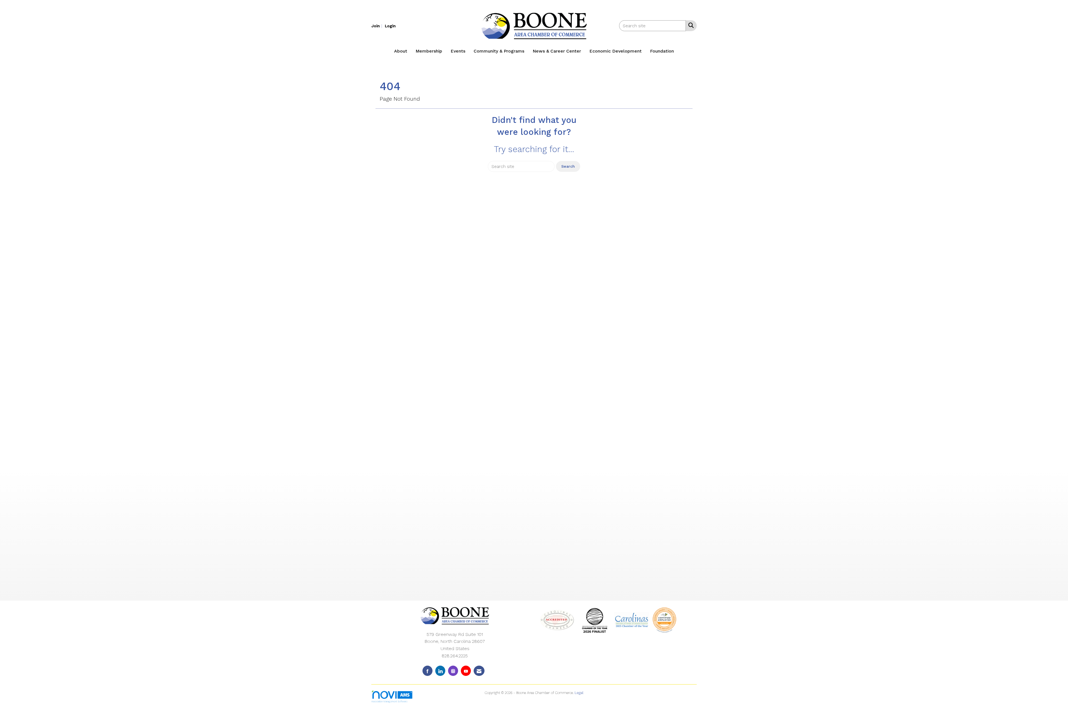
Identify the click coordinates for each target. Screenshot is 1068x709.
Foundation (662, 51)
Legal (579, 693)
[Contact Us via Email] (479, 671)
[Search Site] (690, 25)
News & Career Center (557, 51)
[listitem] (377, 25)
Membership (429, 51)
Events (458, 51)
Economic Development (615, 51)
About (400, 51)
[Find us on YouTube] (466, 671)
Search (568, 166)
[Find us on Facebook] (427, 671)
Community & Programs (499, 51)
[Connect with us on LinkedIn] (440, 671)
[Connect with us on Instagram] (453, 671)
